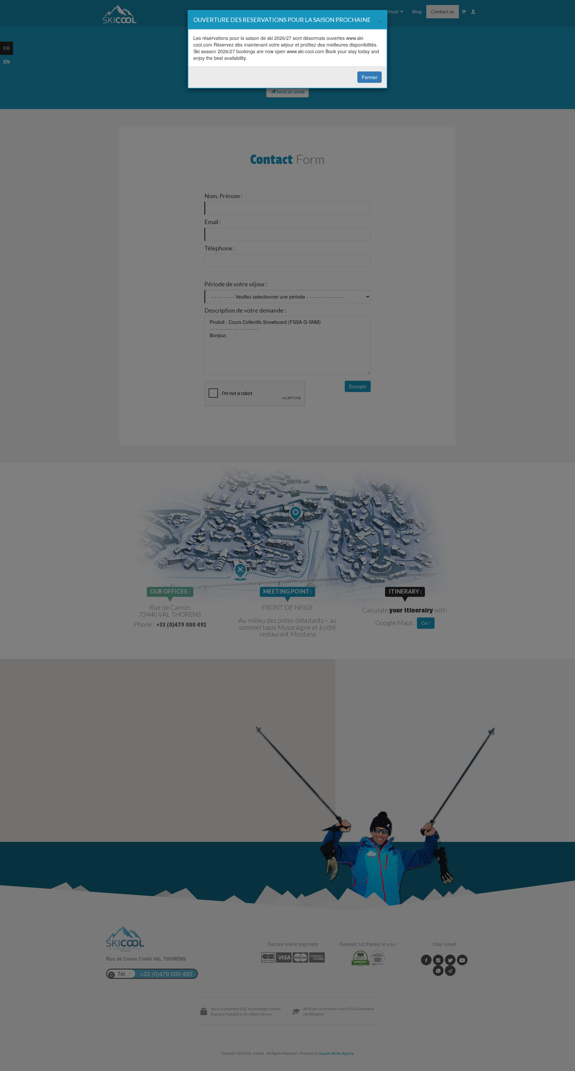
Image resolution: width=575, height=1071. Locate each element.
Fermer (369, 77)
